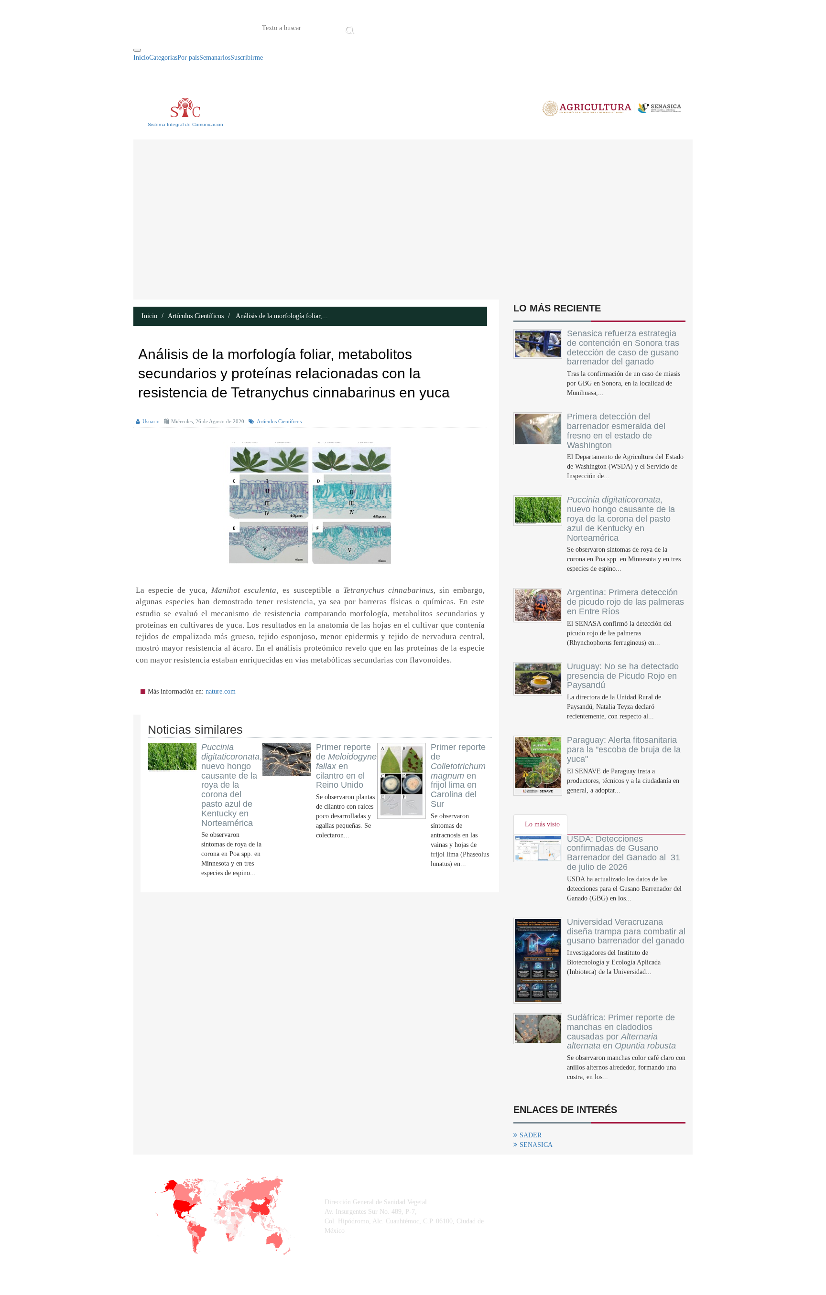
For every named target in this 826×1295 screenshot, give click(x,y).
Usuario (151, 421)
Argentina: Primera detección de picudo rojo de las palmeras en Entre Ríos (625, 602)
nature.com (221, 691)
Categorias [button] (163, 57)
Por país (188, 57)
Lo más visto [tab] (542, 824)
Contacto (456, 27)
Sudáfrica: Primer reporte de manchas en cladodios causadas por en (621, 1031)
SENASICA (536, 1144)
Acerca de (410, 27)
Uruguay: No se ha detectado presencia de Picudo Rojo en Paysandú (623, 676)
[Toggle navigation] (137, 50)
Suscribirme (246, 57)
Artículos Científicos (196, 316)
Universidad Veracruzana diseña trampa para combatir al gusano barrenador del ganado (626, 931)
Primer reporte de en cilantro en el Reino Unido (346, 766)
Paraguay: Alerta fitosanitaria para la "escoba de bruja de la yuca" (624, 749)
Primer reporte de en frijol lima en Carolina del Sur (458, 775)
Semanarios (214, 57)
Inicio (371, 27)
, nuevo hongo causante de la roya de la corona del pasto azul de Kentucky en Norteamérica (231, 784)
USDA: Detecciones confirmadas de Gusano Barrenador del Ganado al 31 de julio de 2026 (623, 853)
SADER (531, 1135)
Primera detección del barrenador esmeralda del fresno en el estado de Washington (616, 431)
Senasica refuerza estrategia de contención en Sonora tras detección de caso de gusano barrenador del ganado (623, 347)
